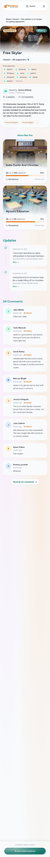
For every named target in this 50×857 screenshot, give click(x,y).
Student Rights (27, 122)
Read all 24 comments (25, 482)
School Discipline (11, 122)
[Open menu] (43, 6)
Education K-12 (9, 31)
